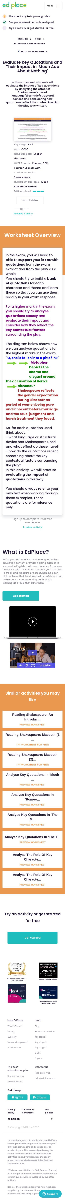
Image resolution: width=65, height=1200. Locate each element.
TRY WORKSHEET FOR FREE (32, 744)
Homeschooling (16, 1076)
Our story (12, 1036)
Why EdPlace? (15, 1026)
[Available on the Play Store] (40, 1097)
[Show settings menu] (27, 665)
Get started (21, 596)
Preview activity (32, 527)
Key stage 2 (40, 1042)
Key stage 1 (40, 1036)
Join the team (15, 1047)
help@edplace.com (45, 1078)
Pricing (11, 1031)
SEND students (15, 1081)
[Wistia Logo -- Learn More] (45, 665)
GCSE (24, 149)
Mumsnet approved (18, 1042)
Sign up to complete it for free (32, 519)
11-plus (38, 1058)
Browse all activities (45, 1031)
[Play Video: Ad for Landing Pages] (32, 652)
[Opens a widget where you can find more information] (50, 1194)
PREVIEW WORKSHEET (33, 724)
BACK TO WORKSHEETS (33, 51)
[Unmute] (20, 665)
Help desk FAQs (42, 1072)
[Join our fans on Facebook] (51, 1118)
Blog (37, 1026)
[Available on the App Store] (18, 1097)
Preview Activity (23, 213)
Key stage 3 (40, 1047)
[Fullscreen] (33, 665)
